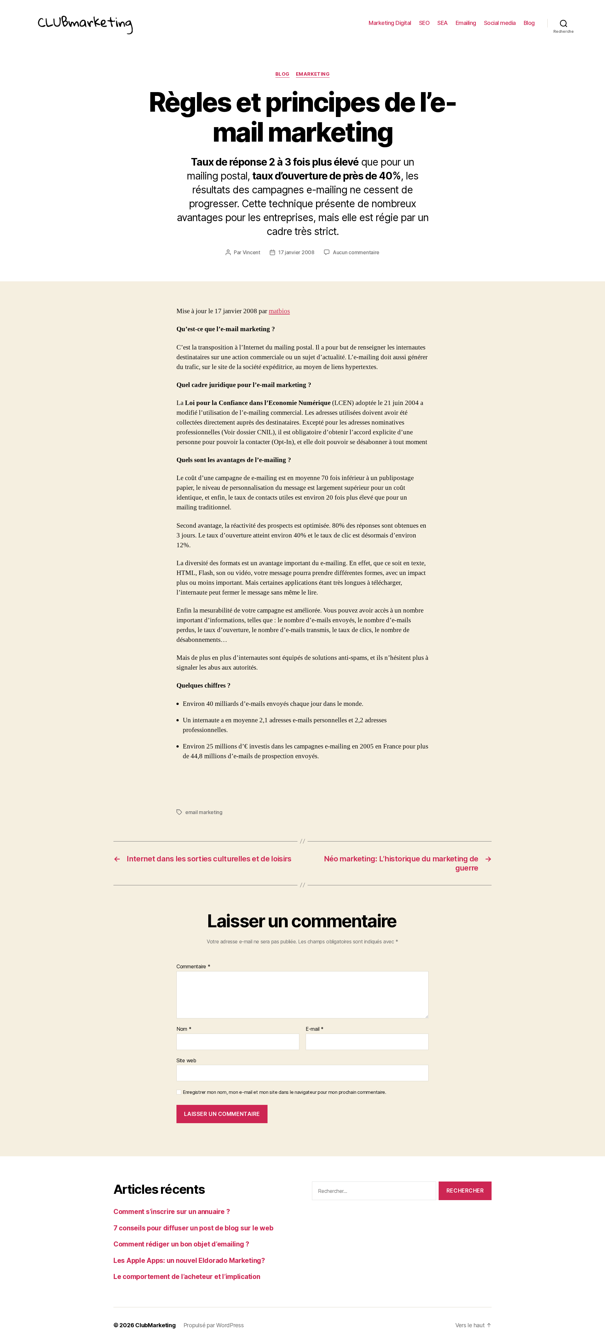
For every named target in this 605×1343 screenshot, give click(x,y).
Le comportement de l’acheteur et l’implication (186, 1277)
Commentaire (193, 967)
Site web (186, 1060)
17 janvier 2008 (296, 252)
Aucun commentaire (356, 252)
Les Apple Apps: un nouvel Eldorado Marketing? (189, 1260)
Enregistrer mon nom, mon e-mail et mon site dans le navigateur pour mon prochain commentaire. (284, 1092)
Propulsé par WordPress (213, 1325)
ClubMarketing (155, 1325)
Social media (500, 23)
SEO (424, 23)
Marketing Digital (390, 23)
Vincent (251, 252)
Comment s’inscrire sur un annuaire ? (171, 1212)
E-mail (315, 1029)
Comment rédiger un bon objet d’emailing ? (181, 1244)
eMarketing (313, 74)
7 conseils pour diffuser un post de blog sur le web (193, 1228)
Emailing (466, 23)
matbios (279, 311)
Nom (184, 1029)
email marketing (203, 812)
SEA (442, 23)
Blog (529, 23)
